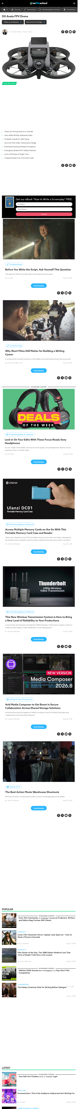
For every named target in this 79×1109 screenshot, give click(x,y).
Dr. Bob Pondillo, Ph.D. (15, 363)
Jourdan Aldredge (14, 544)
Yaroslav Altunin (16, 32)
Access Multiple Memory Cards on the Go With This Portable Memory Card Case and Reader (35, 531)
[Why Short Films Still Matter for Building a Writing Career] (39, 320)
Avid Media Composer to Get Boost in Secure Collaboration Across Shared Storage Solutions (33, 706)
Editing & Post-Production (21, 699)
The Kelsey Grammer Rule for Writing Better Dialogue (42, 1067)
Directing (17, 9)
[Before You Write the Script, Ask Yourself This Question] (39, 239)
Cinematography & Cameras (51, 9)
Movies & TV (15, 787)
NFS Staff (10, 454)
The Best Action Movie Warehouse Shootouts (32, 792)
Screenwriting (31, 9)
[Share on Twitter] (66, 31)
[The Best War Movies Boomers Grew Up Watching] (39, 843)
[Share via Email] (70, 31)
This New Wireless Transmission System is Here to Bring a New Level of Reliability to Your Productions (38, 618)
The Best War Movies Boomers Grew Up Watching (34, 873)
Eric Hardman (24, 1024)
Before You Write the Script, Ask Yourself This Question (38, 269)
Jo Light (10, 278)
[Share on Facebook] (62, 31)
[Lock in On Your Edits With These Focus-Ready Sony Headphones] (39, 409)
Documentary (71, 9)
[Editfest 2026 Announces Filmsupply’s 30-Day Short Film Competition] (9, 1053)
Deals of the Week (18, 448)
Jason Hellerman (13, 800)
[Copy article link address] (74, 31)
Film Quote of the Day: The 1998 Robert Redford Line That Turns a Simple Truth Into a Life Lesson (44, 1034)
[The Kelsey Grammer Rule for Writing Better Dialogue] (9, 1070)
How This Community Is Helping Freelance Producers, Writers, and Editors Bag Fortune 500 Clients (47, 999)
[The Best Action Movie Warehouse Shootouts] (39, 761)
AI (7, 9)
